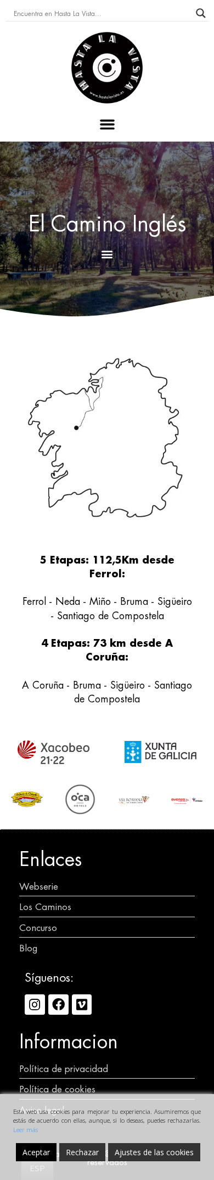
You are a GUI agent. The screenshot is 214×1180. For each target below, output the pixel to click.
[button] (107, 124)
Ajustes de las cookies (154, 1152)
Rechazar (82, 1152)
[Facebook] (58, 1004)
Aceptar (36, 1152)
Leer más (25, 1129)
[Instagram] (35, 1004)
